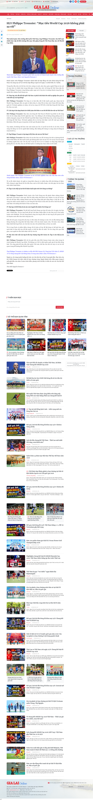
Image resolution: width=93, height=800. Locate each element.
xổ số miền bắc (70, 390)
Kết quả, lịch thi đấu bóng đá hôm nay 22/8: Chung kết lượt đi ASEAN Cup (44, 647)
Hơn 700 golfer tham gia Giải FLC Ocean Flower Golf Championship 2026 (44, 569)
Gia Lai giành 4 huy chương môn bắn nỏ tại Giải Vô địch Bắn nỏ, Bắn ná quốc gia (43, 616)
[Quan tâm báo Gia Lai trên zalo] (73, 2)
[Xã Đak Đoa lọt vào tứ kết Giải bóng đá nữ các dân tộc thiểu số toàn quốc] (70, 60)
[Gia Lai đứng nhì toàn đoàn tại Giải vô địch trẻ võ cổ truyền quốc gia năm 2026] (16, 353)
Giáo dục (45, 14)
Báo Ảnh (16, 1)
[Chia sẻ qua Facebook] (1, 31)
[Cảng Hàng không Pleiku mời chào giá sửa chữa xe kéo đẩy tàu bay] (71, 186)
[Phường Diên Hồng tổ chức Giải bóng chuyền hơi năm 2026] (55, 698)
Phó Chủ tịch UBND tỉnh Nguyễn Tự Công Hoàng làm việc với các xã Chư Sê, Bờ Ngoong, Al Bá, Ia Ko (76, 98)
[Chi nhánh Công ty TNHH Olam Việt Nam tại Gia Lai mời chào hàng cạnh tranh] (71, 209)
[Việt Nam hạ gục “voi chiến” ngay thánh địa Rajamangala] (16, 605)
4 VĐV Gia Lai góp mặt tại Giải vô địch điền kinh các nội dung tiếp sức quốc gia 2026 (35, 707)
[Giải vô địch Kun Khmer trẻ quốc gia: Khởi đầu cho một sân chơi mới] (55, 537)
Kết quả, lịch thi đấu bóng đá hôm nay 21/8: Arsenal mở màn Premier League (45, 714)
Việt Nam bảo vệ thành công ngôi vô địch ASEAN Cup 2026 (57, 361)
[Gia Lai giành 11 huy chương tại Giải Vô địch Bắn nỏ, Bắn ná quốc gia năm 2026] (16, 372)
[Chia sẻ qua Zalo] (1, 34)
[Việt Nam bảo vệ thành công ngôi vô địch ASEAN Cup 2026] (57, 353)
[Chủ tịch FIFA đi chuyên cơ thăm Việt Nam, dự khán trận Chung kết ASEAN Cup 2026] (16, 396)
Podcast (28, 1)
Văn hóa (69, 14)
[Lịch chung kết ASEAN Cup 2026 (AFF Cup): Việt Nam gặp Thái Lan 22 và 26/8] (16, 765)
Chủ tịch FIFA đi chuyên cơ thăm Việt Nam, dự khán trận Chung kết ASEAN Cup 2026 (43, 391)
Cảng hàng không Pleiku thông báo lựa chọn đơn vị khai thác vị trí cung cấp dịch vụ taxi (76, 221)
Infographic (55, 1)
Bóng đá (58, 18)
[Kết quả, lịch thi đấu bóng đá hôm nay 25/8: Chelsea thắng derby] (16, 458)
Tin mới (81, 30)
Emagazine (47, 1)
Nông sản (69, 141)
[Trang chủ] (8, 14)
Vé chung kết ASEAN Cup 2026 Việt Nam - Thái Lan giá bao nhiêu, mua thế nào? (45, 746)
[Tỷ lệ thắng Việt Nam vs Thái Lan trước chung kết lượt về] (70, 36)
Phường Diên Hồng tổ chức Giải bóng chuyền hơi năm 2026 (54, 707)
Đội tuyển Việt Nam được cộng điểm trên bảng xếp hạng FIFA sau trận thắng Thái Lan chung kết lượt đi (44, 422)
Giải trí (75, 14)
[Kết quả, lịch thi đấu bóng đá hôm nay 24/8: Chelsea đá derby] (16, 520)
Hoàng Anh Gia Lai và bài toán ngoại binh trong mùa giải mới (15, 707)
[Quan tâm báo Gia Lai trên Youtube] (76, 2)
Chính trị (23, 14)
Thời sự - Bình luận (31, 14)
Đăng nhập (83, 1)
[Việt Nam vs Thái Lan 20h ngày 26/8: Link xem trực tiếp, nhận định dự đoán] (70, 43)
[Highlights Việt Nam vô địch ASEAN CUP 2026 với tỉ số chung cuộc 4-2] (36, 353)
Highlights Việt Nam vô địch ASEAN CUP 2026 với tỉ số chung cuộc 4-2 (36, 362)
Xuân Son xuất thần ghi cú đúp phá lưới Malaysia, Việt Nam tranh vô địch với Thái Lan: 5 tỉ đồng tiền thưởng (44, 777)
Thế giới (17, 14)
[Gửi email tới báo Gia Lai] (78, 2)
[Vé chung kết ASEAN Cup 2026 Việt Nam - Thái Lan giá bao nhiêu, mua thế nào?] (16, 750)
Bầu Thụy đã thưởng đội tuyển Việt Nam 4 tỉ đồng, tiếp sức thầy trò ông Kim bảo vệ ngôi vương (15, 546)
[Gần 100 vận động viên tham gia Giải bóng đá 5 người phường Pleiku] (35, 537)
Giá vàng (69, 163)
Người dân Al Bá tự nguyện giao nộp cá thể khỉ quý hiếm (80, 117)
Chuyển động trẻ (30, 441)
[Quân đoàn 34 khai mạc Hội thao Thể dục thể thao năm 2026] (16, 489)
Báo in (22, 1)
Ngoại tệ (69, 152)
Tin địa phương (75, 76)
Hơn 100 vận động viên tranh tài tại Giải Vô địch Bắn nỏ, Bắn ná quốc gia (44, 792)
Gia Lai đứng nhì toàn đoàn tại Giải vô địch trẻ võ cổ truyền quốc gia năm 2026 (16, 362)
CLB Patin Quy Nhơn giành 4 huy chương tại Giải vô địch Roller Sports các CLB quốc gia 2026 (44, 500)
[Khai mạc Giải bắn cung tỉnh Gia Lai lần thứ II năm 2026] (16, 636)
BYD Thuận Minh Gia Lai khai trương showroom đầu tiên (75, 232)
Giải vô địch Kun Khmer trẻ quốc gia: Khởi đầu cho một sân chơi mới (54, 546)
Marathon (63, 18)
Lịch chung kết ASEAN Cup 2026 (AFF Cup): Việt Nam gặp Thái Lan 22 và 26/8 (44, 761)
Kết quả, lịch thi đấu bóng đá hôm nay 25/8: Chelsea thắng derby (43, 454)
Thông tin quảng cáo (76, 180)
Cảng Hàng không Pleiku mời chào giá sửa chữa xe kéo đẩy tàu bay (76, 188)
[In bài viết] (1, 45)
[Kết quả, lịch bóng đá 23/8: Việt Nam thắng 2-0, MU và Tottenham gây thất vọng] (16, 558)
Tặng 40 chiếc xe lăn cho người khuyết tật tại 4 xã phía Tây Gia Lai (76, 86)
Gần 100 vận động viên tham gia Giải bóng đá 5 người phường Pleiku (35, 546)
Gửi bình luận (60, 335)
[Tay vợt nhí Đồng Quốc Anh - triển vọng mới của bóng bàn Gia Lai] (70, 68)
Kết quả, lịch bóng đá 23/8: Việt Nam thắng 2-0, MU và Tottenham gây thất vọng (44, 554)
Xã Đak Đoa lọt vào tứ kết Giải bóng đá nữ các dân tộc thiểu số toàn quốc (80, 61)
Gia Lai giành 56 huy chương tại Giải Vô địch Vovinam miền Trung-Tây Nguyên (44, 730)
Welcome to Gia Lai (37, 1)
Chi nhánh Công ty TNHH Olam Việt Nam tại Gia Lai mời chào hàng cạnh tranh (76, 211)
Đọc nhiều (71, 30)
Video (9, 1)
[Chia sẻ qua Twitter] (1, 38)
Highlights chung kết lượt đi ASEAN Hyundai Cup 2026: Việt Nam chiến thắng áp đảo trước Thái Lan (43, 585)
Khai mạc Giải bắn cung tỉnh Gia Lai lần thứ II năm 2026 (43, 632)
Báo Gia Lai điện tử (46, 8)
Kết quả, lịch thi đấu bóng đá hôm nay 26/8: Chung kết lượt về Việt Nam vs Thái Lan (57, 382)
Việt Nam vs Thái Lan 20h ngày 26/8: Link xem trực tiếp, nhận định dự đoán (80, 44)
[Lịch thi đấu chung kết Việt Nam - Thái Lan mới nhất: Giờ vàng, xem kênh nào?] (70, 51)
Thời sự (12, 14)
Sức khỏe (51, 14)
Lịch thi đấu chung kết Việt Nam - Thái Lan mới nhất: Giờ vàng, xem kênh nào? (76, 52)
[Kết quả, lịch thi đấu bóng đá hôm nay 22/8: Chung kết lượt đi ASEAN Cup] (16, 651)
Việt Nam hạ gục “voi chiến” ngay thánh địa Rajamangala (41, 600)
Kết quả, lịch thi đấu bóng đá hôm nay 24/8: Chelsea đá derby (45, 516)
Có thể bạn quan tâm (17, 345)
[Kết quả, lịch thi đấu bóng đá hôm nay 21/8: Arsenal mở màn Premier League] (16, 719)
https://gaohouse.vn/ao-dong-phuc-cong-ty (76, 393)
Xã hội (79, 14)
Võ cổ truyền (74, 18)
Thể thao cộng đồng (82, 18)
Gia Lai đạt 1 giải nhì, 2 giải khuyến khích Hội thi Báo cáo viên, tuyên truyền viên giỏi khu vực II (76, 128)
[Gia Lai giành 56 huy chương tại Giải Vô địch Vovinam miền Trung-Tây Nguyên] (16, 734)
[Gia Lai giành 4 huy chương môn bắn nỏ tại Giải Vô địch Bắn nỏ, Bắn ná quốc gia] (16, 620)
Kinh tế (39, 14)
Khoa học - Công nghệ (60, 14)
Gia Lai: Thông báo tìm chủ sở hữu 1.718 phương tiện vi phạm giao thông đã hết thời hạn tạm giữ (76, 199)
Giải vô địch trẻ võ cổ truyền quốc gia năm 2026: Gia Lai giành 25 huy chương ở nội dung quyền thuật (44, 663)
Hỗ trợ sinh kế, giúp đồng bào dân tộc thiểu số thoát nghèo (80, 108)
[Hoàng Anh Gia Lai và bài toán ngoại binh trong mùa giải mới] (15, 698)
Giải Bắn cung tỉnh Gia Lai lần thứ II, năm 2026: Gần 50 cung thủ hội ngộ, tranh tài (76, 382)
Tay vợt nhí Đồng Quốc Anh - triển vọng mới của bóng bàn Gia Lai (80, 68)
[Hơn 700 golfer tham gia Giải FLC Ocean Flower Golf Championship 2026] (16, 574)
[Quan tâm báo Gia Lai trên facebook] (71, 2)
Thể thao (85, 14)
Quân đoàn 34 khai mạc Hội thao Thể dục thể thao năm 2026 (45, 485)
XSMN (83, 390)
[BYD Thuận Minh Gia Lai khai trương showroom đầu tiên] (71, 230)
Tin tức (68, 18)
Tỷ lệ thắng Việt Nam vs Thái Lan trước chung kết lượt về (80, 36)
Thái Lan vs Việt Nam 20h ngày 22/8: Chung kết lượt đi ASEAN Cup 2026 (44, 678)
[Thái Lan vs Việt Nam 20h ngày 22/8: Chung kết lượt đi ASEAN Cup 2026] (16, 682)
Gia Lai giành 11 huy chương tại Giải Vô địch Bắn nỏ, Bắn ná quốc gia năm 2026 (15, 382)
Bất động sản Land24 (77, 390)
